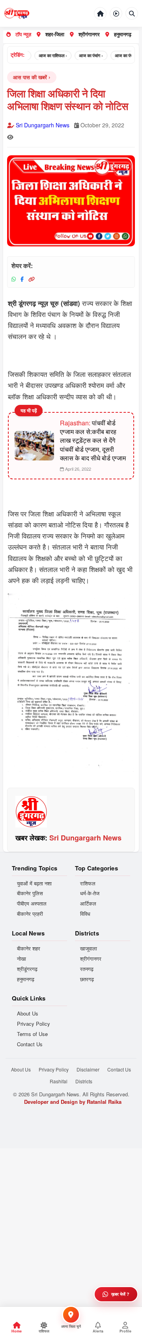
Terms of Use (32, 1034)
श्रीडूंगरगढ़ (27, 969)
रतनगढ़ (86, 969)
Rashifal (58, 1081)
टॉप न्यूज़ (23, 34)
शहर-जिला (54, 34)
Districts (83, 1081)
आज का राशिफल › (48, 55)
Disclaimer (88, 1069)
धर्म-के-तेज (89, 893)
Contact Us (30, 1044)
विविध (85, 913)
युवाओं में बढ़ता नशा (34, 883)
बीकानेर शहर (28, 948)
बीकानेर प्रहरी (30, 913)
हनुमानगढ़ (122, 34)
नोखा (21, 958)
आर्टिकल (88, 903)
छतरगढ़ (87, 979)
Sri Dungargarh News (42, 125)
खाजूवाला (88, 948)
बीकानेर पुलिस (30, 893)
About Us (27, 1013)
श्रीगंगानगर (89, 34)
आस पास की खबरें (30, 77)
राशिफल (87, 883)
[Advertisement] (71, 1219)
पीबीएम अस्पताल (32, 903)
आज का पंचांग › (86, 55)
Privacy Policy (33, 1023)
